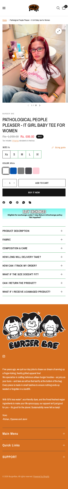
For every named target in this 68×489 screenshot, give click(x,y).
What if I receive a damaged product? (26, 291)
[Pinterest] (18, 202)
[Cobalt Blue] (13, 171)
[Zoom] (58, 31)
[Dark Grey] (28, 171)
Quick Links (11, 445)
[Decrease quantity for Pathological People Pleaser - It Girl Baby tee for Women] (5, 183)
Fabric (6, 239)
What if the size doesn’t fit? (20, 274)
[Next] (40, 105)
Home (4, 20)
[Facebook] (4, 202)
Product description (15, 231)
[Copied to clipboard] (31, 202)
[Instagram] (6, 356)
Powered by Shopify (41, 476)
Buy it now (34, 192)
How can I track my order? (19, 265)
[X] (11, 202)
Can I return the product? (19, 283)
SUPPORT (9, 457)
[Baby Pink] (36, 171)
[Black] (21, 171)
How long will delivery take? (21, 257)
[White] (5, 171)
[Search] (58, 8)
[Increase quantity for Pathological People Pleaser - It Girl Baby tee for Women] (14, 183)
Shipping (15, 140)
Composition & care (15, 248)
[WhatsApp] (24, 202)
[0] (63, 8)
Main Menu (10, 433)
